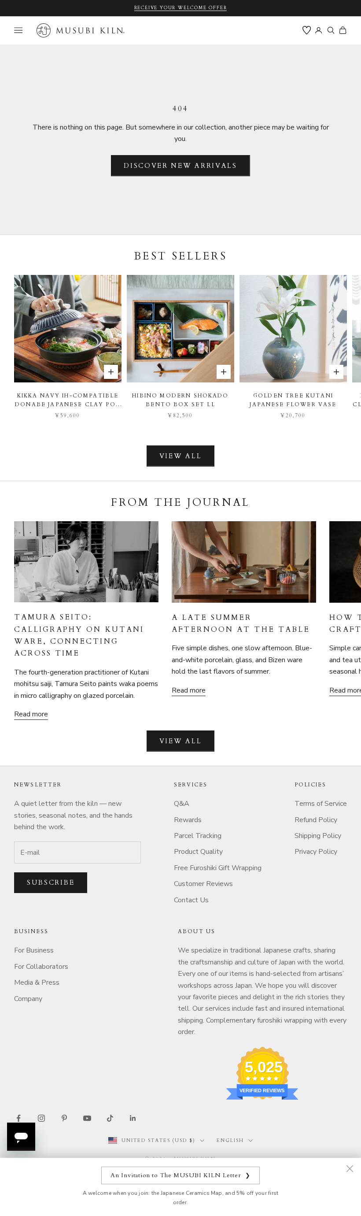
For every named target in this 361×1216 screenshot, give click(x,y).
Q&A (181, 803)
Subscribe (50, 882)
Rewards (188, 820)
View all (180, 456)
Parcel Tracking (197, 836)
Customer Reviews (203, 884)
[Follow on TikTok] (110, 1118)
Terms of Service (321, 803)
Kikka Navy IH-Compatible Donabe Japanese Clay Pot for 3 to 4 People (68, 400)
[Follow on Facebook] (18, 1118)
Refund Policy (316, 820)
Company (28, 999)
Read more (31, 714)
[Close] (349, 1168)
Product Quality (198, 851)
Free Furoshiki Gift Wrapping (218, 868)
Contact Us (191, 900)
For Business (34, 950)
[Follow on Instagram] (41, 1118)
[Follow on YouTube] (87, 1118)
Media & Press (36, 982)
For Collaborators (41, 966)
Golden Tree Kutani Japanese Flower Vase (293, 400)
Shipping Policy (318, 836)
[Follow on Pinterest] (64, 1118)
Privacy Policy (316, 851)
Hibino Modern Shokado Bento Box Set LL (180, 400)
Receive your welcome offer (180, 8)
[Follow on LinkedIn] (133, 1118)
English (230, 1140)
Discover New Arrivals (180, 165)
